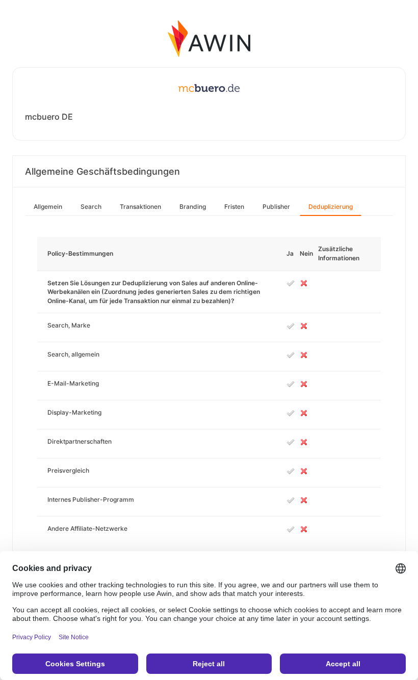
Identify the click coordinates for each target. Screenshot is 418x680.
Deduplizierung (330, 206)
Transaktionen (140, 206)
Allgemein (48, 206)
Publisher (276, 206)
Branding (192, 206)
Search (91, 206)
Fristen (234, 206)
